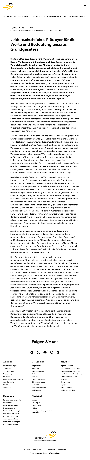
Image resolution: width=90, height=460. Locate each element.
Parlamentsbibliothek (10, 416)
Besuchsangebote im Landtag (71, 368)
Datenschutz (37, 449)
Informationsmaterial (10, 424)
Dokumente (8, 396)
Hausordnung (65, 382)
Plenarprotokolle (9, 408)
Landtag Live (36, 403)
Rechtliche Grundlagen (11, 422)
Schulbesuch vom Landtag (70, 371)
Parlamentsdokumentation (12, 400)
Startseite (17, 16)
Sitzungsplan (7, 368)
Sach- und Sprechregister (12, 411)
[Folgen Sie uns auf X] (38, 352)
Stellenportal (7, 387)
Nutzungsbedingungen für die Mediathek (42, 412)
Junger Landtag (66, 387)
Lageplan (64, 385)
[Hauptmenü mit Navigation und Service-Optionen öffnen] (85, 6)
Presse (5, 385)
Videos (34, 400)
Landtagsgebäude (38, 379)
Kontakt (27, 449)
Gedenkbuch (65, 379)
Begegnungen (8, 374)
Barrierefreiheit (50, 449)
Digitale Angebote (67, 366)
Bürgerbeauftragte (39, 382)
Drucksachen (8, 403)
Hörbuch (35, 408)
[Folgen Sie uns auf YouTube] (45, 352)
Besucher (65, 362)
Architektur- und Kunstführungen (72, 374)
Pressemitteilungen (38, 16)
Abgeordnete (36, 366)
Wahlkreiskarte (37, 390)
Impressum (62, 449)
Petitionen (35, 385)
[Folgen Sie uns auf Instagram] (51, 352)
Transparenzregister (39, 387)
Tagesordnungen (9, 371)
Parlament (35, 368)
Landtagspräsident (39, 371)
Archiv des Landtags (10, 419)
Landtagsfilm (36, 405)
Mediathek (37, 396)
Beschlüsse (7, 376)
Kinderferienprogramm (69, 376)
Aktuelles (26, 16)
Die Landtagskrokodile (68, 390)
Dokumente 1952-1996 (11, 413)
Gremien (35, 376)
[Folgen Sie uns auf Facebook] (31, 352)
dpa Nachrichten (9, 382)
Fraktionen (35, 374)
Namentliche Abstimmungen (13, 379)
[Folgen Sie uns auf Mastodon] (58, 352)
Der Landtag (38, 362)
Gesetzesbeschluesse (10, 405)
